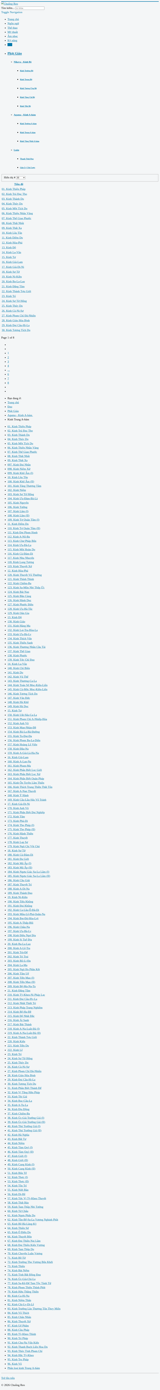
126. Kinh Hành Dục (19, 600)
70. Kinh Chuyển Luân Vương (25, 1253)
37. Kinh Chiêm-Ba (19, 1113)
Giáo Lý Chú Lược (27, 168)
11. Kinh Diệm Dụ (12, 237)
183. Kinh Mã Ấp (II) (20, 867)
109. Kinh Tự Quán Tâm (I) (23, 519)
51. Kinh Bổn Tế (17, 1173)
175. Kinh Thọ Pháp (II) (21, 829)
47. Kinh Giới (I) (17, 1156)
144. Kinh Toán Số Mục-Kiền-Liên (28, 685)
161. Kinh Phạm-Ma (19, 765)
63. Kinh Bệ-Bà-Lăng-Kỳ (22, 1223)
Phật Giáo (15, 53)
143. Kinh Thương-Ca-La (22, 680)
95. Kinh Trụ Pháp (18, 1359)
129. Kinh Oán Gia (18, 613)
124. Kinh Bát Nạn (18, 591)
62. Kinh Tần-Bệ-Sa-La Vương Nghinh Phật (33, 1219)
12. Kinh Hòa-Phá (12, 242)
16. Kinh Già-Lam (12, 261)
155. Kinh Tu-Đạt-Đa (20, 736)
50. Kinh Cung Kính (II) (21, 1168)
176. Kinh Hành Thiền (20, 833)
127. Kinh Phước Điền (20, 604)
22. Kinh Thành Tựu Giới (16, 291)
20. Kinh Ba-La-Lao (13, 281)
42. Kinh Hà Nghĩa (18, 1134)
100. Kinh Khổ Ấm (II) (21, 481)
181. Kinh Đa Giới (18, 859)
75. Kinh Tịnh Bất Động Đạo (24, 1274)
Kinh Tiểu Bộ (25, 106)
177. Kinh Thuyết (18, 837)
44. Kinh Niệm (16, 1143)
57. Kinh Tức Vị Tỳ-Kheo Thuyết (27, 1198)
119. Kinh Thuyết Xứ (20, 566)
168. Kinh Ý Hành (18, 795)
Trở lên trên (8, 1378)
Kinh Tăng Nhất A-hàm (29, 141)
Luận (16, 150)
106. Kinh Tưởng (17, 507)
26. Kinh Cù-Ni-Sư (13, 310)
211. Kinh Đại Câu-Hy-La (22, 999)
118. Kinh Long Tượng (21, 562)
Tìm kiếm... (8, 8)
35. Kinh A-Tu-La (18, 1105)
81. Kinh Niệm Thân (19, 1300)
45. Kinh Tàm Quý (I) (20, 1147)
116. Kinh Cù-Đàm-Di (20, 553)
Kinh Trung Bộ (26, 79)
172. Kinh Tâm (16, 816)
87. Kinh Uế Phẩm (18, 1325)
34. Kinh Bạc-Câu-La (20, 1100)
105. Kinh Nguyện (18, 502)
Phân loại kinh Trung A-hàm (24, 1368)
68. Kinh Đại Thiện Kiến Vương (26, 1245)
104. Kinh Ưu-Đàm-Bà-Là (23, 498)
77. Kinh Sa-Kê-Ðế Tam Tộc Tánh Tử (29, 1283)
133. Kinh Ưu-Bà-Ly (19, 634)
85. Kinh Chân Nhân (19, 1317)
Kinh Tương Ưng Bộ (28, 88)
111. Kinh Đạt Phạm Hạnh (23, 532)
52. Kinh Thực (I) (18, 1177)
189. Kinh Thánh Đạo (20, 892)
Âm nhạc (13, 36)
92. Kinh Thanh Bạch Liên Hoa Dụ (28, 1346)
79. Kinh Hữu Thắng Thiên (23, 1291)
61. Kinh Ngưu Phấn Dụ (21, 1215)
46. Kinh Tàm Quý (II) (21, 1151)
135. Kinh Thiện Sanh (20, 642)
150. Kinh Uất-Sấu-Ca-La (22, 714)
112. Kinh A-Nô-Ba (19, 536)
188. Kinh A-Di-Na (19, 888)
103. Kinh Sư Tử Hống (21, 494)
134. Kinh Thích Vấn (20, 638)
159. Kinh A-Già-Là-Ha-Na (23, 752)
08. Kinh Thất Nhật (13, 223)
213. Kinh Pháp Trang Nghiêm (25, 1007)
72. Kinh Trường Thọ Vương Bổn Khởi (30, 1262)
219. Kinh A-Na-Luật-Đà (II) (24, 1033)
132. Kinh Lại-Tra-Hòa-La (23, 630)
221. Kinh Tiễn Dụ (18, 1045)
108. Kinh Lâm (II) (18, 515)
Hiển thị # (10, 177)
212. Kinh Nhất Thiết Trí (22, 1003)
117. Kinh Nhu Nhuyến (21, 557)
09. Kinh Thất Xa (12, 228)
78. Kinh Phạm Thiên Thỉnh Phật (26, 1287)
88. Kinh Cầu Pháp (18, 1329)
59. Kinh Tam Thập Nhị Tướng (25, 1206)
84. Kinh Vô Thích (18, 1312)
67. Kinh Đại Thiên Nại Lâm (24, 1240)
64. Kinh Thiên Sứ (18, 1228)
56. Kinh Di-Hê (16, 1194)
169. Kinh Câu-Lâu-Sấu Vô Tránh (27, 799)
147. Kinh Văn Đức (19, 697)
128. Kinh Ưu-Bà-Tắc (20, 608)
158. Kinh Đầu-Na (18, 748)
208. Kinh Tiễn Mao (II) (21, 982)
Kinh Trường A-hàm (28, 124)
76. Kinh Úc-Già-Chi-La (21, 1279)
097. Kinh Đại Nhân (19, 464)
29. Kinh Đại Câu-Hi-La (16, 325)
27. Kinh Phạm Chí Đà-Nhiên (19, 315)
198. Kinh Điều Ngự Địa (22, 935)
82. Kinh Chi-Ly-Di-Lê (21, 1304)
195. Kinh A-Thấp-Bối (20, 922)
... (9, 370)
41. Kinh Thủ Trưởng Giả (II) (24, 1130)
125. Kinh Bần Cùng (19, 596)
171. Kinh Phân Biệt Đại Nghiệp (26, 812)
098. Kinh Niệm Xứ (19, 468)
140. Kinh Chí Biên (19, 668)
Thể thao (13, 27)
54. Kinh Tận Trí (17, 1185)
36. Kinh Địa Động (18, 1109)
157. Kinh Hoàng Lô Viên (22, 744)
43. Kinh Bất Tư (17, 1139)
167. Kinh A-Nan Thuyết (22, 791)
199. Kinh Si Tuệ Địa (20, 939)
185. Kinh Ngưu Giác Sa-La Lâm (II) (29, 876)
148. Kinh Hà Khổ (18, 702)
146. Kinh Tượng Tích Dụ (23, 693)
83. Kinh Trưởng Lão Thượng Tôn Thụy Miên (34, 1308)
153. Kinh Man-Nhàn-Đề (22, 727)
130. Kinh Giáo (16, 621)
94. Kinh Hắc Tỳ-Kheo (21, 1355)
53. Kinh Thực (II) (18, 1181)
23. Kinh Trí (9, 296)
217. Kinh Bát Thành (20, 1024)
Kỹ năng (12, 40)
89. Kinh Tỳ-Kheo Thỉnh (22, 1334)
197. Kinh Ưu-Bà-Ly (19, 931)
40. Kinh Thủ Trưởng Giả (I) (24, 1126)
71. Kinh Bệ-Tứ (17, 1257)
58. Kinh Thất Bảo (18, 1202)
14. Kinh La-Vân (11, 252)
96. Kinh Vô (15, 1363)
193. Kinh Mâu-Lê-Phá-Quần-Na (26, 914)
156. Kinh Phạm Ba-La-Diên (24, 740)
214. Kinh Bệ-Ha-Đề (19, 1011)
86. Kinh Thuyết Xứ (19, 1321)
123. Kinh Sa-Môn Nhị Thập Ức (26, 587)
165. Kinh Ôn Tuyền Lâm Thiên (26, 782)
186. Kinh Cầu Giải (19, 880)
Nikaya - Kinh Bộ (23, 62)
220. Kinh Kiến (16, 1041)
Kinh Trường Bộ (26, 71)
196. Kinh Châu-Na (19, 926)
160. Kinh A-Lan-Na (19, 761)
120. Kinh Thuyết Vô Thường (25, 574)
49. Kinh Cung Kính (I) (21, 1164)
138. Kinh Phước (17, 655)
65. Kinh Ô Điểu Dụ (19, 1232)
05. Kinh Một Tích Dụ (14, 208)
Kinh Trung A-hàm (27, 132)
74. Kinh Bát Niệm (18, 1270)
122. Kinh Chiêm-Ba (19, 583)
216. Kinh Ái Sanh (18, 1020)
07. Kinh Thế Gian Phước (16, 218)
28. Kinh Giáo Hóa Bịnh (16, 320)
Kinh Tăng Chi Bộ (27, 97)
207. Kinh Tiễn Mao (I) (21, 977)
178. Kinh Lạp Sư (18, 842)
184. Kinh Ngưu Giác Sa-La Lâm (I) (28, 871)
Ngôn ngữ (13, 23)
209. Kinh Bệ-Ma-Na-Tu (22, 986)
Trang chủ (13, 19)
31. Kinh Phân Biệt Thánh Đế (24, 1088)
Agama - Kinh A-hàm (25, 115)
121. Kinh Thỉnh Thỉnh (21, 579)
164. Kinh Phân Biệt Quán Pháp (26, 778)
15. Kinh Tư (9, 257)
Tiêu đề (18, 184)
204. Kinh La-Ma (17, 965)
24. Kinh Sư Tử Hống (14, 300)
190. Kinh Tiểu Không (20, 901)
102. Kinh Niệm (17, 490)
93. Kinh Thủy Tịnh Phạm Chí (25, 1351)
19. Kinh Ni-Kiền (12, 276)
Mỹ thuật (13, 32)
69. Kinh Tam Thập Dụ (21, 1249)
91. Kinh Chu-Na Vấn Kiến (23, 1342)
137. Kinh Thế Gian (19, 651)
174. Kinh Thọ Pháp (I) (21, 825)
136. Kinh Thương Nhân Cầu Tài (26, 646)
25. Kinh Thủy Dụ (12, 305)
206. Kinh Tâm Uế (18, 973)
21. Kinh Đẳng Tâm (13, 286)
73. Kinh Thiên (16, 1266)
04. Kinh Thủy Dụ (12, 203)
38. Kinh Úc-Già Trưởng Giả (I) (26, 1117)
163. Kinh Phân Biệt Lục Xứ (24, 774)
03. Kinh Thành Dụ (13, 198)
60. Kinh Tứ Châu (18, 1211)
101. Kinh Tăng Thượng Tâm (24, 485)
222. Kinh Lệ (15, 1050)
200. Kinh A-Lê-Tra (19, 948)
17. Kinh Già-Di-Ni (13, 266)
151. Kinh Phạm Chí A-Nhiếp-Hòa (27, 719)
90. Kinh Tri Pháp (18, 1338)
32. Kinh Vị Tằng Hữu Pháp (24, 1092)
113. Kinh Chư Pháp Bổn (22, 540)
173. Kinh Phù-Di (18, 820)
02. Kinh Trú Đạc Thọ (14, 194)
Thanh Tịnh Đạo (27, 159)
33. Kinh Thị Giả (17, 1096)
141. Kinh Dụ (15, 672)
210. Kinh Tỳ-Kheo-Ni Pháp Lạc (26, 994)
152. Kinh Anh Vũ (18, 723)
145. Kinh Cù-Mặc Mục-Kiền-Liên (27, 689)
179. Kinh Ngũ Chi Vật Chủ (24, 846)
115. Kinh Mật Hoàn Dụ (21, 549)
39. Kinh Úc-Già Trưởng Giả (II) (26, 1122)
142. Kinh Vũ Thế (18, 676)
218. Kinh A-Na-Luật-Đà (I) (24, 1028)
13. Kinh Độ (9, 247)
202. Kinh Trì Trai (18, 956)
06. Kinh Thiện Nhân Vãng (17, 213)
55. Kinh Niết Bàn (18, 1189)
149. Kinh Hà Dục (18, 706)
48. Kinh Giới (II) (18, 1160)
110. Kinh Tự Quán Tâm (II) (24, 528)
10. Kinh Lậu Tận (12, 232)
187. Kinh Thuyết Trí (20, 884)
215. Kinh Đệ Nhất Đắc (21, 1016)
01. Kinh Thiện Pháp (13, 189)
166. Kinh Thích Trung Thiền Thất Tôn (30, 786)
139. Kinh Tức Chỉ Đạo (21, 659)
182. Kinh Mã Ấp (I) (19, 863)
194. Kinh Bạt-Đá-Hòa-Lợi (23, 918)
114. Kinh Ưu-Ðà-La (19, 545)
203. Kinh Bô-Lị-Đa (19, 960)
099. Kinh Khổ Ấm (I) (20, 473)
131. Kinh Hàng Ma (19, 625)
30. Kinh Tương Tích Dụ (16, 330)
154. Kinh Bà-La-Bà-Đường (24, 731)
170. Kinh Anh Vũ (18, 808)
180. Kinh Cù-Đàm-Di (20, 854)
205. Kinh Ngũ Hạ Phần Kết (24, 969)
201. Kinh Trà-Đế (18, 952)
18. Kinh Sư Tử (11, 271)
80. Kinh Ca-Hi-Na (18, 1295)
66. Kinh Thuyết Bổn (20, 1236)
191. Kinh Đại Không (20, 905)
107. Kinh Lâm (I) (18, 511)
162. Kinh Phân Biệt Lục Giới (25, 769)
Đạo (10, 44)
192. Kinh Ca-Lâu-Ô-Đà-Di (23, 909)
